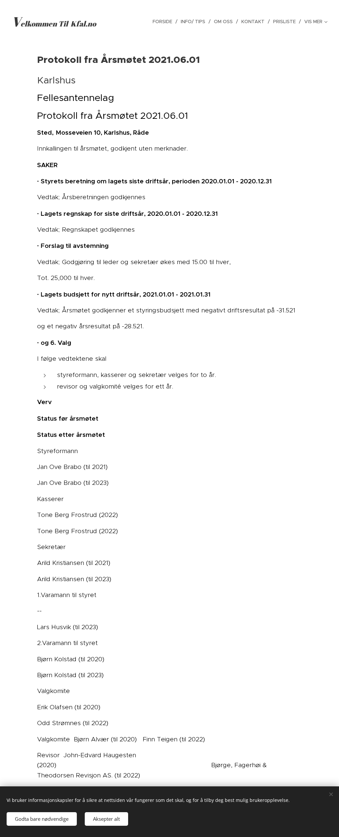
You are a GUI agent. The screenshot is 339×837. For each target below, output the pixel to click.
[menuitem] (164, 21)
